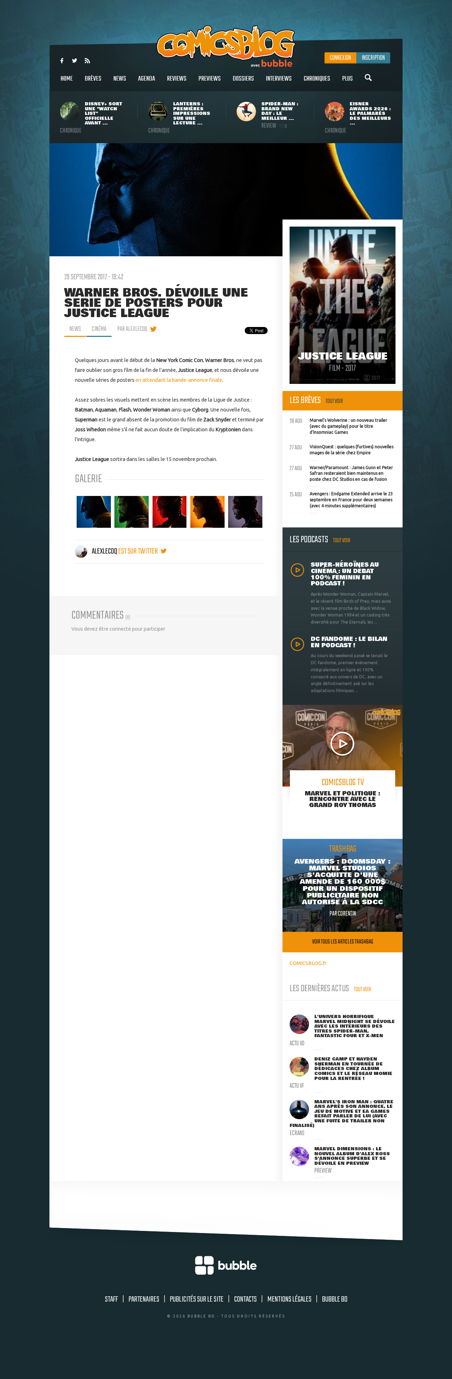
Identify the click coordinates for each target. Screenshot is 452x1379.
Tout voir (334, 401)
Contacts (245, 1299)
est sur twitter (138, 551)
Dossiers (243, 79)
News (119, 79)
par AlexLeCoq (132, 329)
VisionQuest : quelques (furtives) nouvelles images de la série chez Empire (341, 449)
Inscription (373, 58)
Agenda (146, 79)
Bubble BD (334, 1299)
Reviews (176, 79)
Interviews (279, 79)
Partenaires (144, 1299)
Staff (111, 1299)
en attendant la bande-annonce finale (179, 380)
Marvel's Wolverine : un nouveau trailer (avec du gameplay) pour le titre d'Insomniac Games (338, 425)
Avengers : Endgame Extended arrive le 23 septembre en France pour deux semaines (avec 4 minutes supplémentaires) (341, 499)
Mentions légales (289, 1299)
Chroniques (317, 79)
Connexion (340, 58)
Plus (347, 79)
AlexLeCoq (104, 551)
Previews (209, 79)
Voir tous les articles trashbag (342, 942)
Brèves (93, 79)
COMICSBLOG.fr (308, 963)
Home (67, 79)
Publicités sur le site (197, 1299)
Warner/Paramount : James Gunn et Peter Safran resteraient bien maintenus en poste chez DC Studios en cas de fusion (341, 472)
